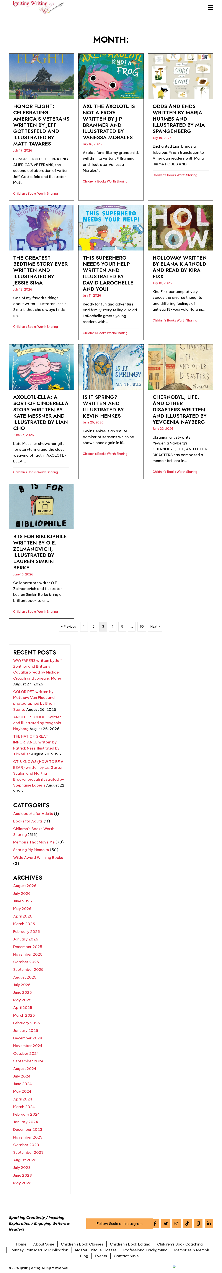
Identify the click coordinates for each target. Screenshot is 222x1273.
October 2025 (26, 962)
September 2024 (28, 1061)
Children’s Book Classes (82, 1244)
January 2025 (25, 1030)
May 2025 (22, 1000)
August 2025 (24, 977)
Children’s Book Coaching (180, 1244)
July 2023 (22, 1167)
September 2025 (28, 969)
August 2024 (24, 1068)
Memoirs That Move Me (34, 842)
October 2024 (26, 1053)
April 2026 (22, 916)
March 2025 (24, 1015)
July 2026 (22, 893)
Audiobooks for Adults (33, 813)
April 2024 (22, 1099)
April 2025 (22, 1007)
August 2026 (24, 885)
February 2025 (26, 1023)
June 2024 (22, 1083)
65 (142, 626)
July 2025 (22, 984)
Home (21, 1244)
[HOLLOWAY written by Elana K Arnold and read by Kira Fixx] (180, 272)
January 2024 (25, 1122)
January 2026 (25, 939)
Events (101, 1256)
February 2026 (26, 931)
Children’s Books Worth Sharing (35, 193)
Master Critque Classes (96, 1250)
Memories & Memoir (191, 1250)
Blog (84, 1256)
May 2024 (22, 1091)
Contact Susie (126, 1256)
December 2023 (27, 1129)
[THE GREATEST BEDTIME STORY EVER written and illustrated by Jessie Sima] (41, 272)
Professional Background (145, 1250)
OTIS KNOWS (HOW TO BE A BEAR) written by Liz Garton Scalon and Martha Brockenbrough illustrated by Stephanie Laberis (38, 773)
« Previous (68, 626)
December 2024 (27, 1038)
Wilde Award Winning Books (38, 857)
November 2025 (27, 954)
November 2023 (27, 1137)
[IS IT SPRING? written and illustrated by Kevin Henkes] (110, 411)
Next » (155, 626)
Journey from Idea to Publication (39, 1250)
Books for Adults (28, 821)
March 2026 (24, 923)
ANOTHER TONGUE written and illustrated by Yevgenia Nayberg (37, 723)
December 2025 (27, 946)
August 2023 (24, 1160)
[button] (119, 1223)
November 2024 (27, 1045)
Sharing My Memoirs (31, 849)
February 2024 (26, 1114)
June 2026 (22, 901)
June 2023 (22, 1175)
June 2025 (22, 992)
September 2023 (28, 1152)
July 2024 (22, 1076)
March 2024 (24, 1106)
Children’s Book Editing (130, 1244)
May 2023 (22, 1183)
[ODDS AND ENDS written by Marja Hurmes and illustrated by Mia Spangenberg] (180, 127)
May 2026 (22, 908)
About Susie (43, 1244)
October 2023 (26, 1144)
